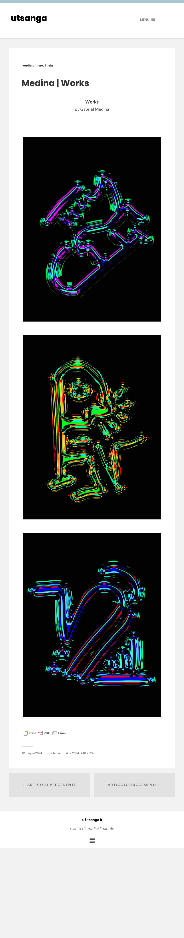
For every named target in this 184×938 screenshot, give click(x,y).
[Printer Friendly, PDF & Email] (45, 733)
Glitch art (55, 753)
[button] (92, 840)
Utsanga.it (92, 820)
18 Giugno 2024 (32, 753)
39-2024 (73, 753)
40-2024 (87, 753)
